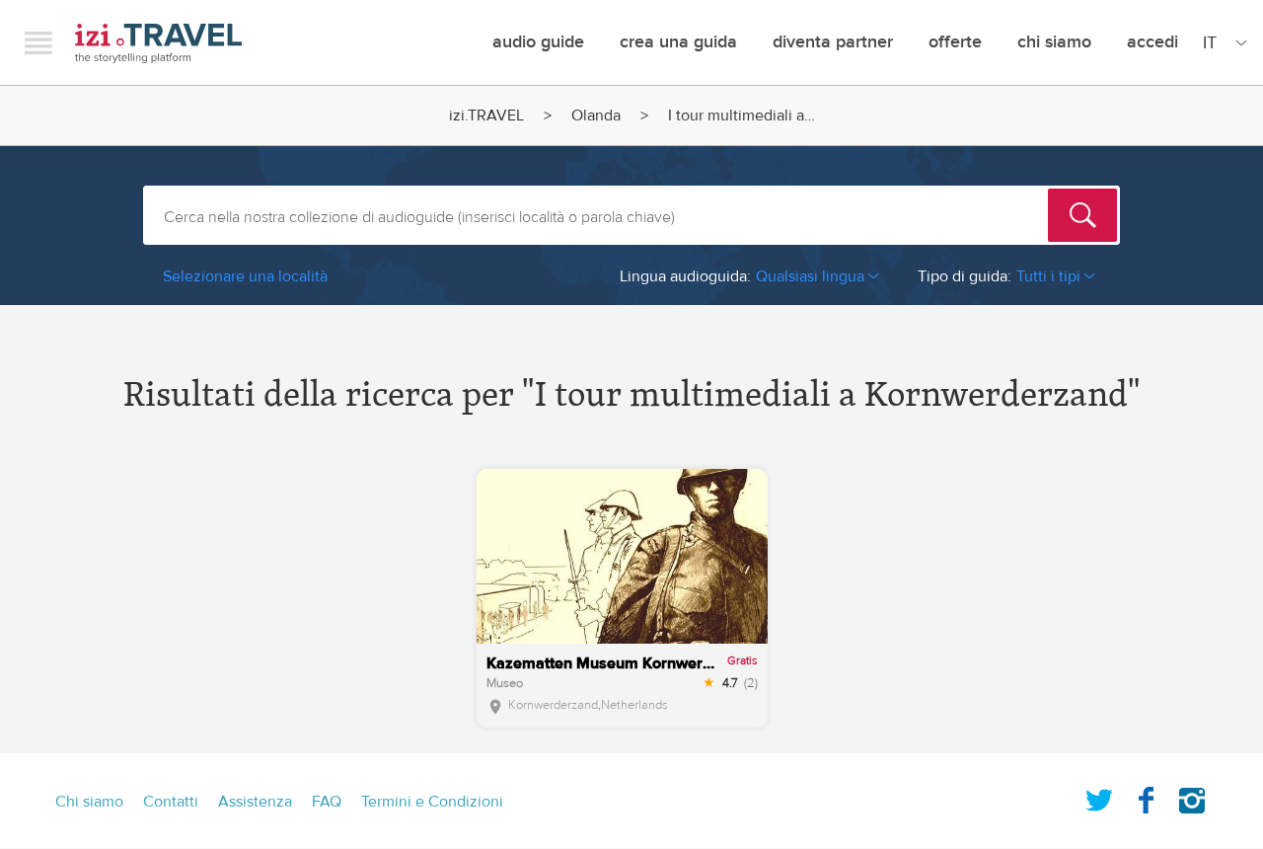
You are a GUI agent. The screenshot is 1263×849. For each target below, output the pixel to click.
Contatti (170, 801)
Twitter (1099, 797)
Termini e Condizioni (432, 801)
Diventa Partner (833, 42)
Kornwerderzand (553, 705)
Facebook (1145, 797)
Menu (38, 42)
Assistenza (255, 801)
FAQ (326, 801)
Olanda (596, 115)
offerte (955, 42)
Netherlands (634, 705)
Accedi (1152, 42)
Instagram (1192, 797)
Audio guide (538, 42)
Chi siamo (1054, 42)
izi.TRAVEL (158, 43)
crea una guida (678, 42)
